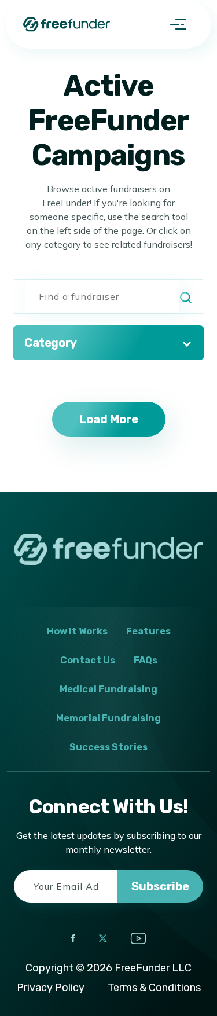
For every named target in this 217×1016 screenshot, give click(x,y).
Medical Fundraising (108, 689)
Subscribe (160, 886)
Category (50, 343)
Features (148, 631)
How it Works (77, 631)
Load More (108, 419)
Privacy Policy (50, 987)
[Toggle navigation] (178, 24)
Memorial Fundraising (108, 718)
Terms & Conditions (154, 987)
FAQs (145, 660)
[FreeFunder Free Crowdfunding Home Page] (66, 24)
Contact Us (87, 660)
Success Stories (108, 747)
